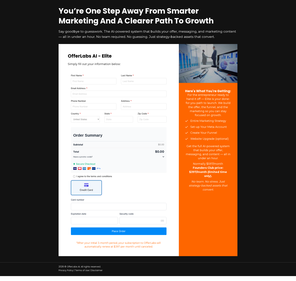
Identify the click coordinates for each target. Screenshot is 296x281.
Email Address (78, 88)
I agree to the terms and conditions (94, 176)
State (107, 113)
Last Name (126, 75)
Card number (77, 199)
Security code (126, 213)
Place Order (118, 231)
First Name (76, 75)
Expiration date (78, 213)
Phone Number (78, 101)
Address (125, 101)
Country (75, 113)
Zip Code (142, 113)
